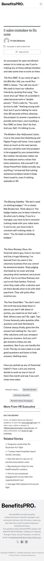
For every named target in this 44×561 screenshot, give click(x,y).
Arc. (15, 553)
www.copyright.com (29, 423)
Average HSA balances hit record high (21, 485)
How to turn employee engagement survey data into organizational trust (19, 476)
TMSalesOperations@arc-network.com (19, 428)
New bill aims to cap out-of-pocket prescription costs (19, 460)
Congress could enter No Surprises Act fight (17, 446)
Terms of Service (38, 553)
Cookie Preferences (28, 555)
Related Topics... (12, 390)
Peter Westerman (19, 41)
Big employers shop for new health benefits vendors (19, 468)
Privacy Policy (15, 555)
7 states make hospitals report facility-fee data (20, 453)
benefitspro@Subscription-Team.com (25, 537)
